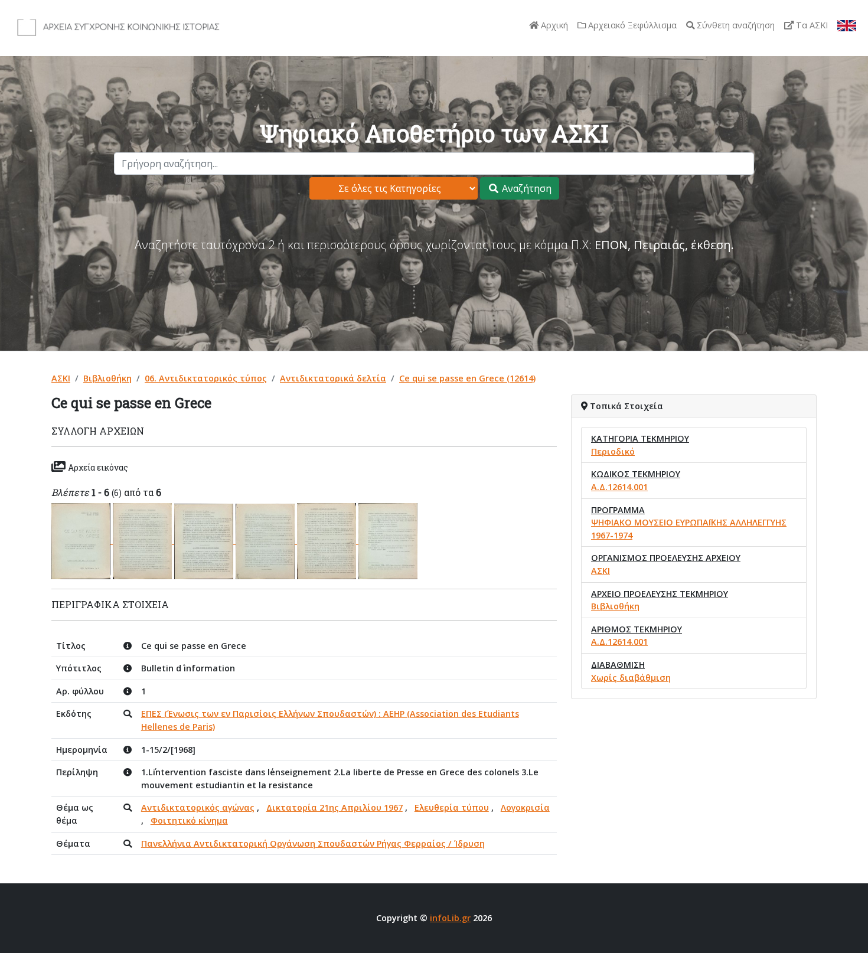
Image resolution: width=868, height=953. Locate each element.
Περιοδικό (613, 451)
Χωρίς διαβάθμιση (631, 677)
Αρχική (553, 25)
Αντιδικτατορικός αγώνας (197, 807)
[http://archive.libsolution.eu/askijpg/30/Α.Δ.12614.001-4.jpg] (266, 540)
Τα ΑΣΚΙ (811, 25)
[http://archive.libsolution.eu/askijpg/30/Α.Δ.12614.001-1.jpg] (82, 540)
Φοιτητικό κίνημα (189, 820)
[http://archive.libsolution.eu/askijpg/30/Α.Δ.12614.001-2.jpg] (143, 540)
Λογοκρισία (525, 807)
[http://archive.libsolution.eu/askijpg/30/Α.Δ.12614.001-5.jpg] (327, 540)
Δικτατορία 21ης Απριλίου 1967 (334, 807)
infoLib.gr (450, 917)
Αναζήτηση (526, 188)
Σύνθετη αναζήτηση (734, 25)
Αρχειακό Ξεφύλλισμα (631, 25)
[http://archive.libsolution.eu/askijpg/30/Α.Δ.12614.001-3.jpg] (205, 540)
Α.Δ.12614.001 (619, 486)
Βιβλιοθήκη (107, 378)
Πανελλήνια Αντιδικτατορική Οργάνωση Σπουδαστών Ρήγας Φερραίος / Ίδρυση (313, 843)
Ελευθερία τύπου (452, 807)
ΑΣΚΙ (60, 378)
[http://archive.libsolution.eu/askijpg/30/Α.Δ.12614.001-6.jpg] (387, 540)
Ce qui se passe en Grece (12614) (467, 378)
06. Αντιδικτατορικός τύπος (206, 378)
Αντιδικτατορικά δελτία (333, 378)
